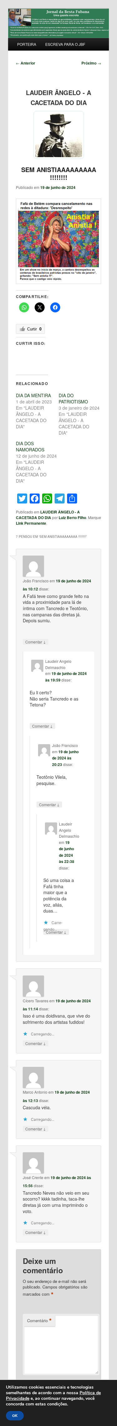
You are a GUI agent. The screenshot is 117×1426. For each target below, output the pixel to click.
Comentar (35, 641)
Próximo (91, 63)
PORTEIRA (26, 44)
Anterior (25, 63)
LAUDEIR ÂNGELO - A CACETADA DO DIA (48, 514)
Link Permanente (31, 523)
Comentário (39, 1321)
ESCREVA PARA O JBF (65, 44)
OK (14, 1415)
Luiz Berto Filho (72, 517)
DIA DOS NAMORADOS (30, 446)
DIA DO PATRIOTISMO (73, 398)
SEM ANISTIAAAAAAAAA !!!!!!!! (58, 173)
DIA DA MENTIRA (33, 395)
